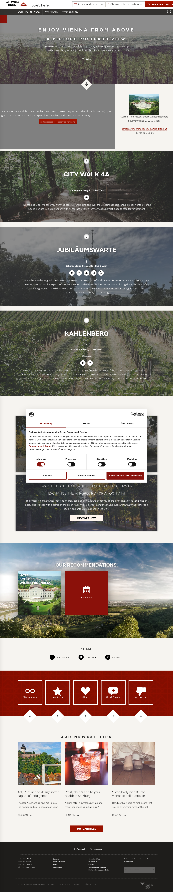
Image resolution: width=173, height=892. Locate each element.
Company (56, 859)
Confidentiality (94, 859)
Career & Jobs (94, 861)
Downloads (57, 867)
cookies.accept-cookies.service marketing (57, 122)
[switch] (71, 464)
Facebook (81, 849)
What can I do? (70, 11)
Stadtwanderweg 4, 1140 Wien (86, 190)
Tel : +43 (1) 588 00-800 (26, 867)
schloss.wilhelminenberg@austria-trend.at (144, 128)
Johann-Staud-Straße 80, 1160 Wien (86, 265)
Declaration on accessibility (99, 870)
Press (55, 864)
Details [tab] (86, 423)
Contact (92, 864)
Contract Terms (59, 861)
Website (86, 355)
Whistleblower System (97, 867)
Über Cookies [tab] (127, 423)
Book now (86, 597)
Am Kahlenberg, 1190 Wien (86, 349)
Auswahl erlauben (86, 475)
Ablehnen (47, 475)
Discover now (86, 518)
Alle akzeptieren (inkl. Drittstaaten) (125, 475)
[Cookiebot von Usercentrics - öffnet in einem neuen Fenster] (132, 414)
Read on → (25, 815)
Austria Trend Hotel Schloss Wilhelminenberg (144, 116)
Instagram (98, 849)
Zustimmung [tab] (46, 423)
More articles (86, 828)
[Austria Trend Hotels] (16, 3)
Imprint (51, 884)
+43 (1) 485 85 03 (144, 132)
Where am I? (51, 11)
